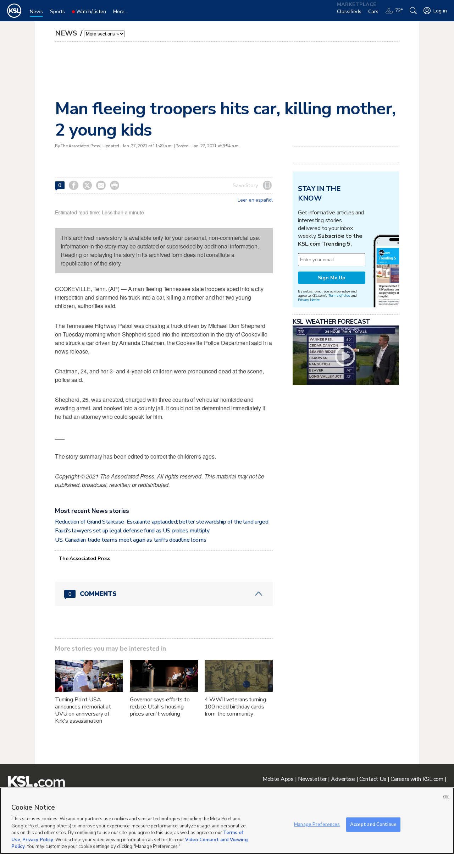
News (67, 33)
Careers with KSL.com (417, 779)
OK (446, 797)
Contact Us (372, 779)
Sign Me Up (331, 277)
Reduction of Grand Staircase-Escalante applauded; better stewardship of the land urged (161, 522)
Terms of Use (339, 295)
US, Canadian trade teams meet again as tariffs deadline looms (130, 540)
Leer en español (255, 200)
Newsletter (312, 779)
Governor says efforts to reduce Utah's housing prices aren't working (160, 707)
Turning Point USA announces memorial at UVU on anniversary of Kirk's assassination (83, 710)
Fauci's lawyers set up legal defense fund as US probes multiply (132, 531)
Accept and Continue (373, 824)
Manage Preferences (317, 824)
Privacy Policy (37, 840)
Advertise (343, 779)
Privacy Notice (309, 299)
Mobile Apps (278, 779)
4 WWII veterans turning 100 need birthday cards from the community (235, 707)
